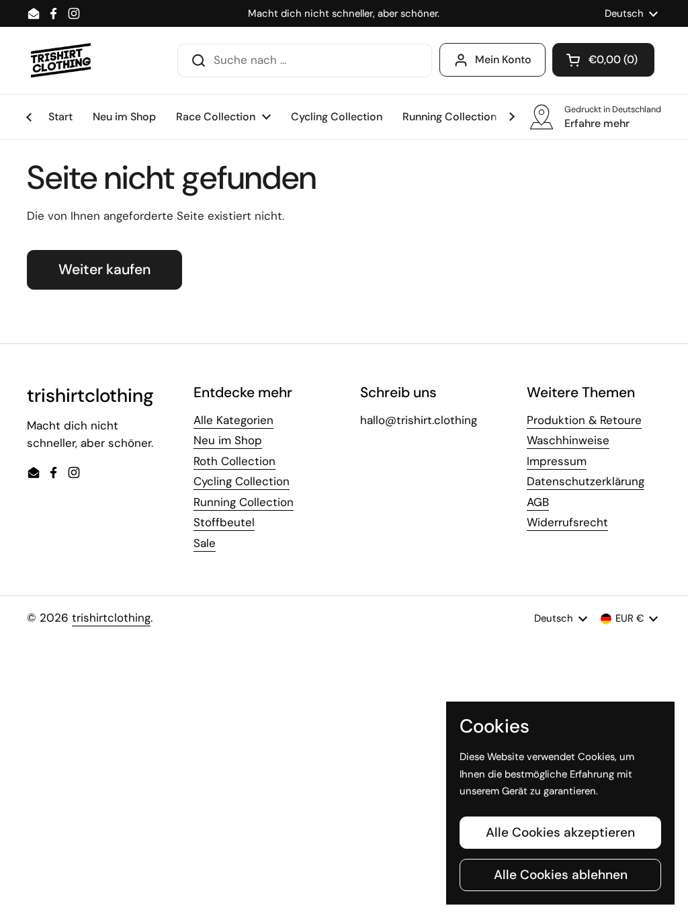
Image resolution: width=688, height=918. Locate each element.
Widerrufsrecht (567, 522)
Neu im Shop (228, 440)
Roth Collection (234, 461)
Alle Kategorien (233, 420)
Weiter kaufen (104, 269)
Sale (205, 543)
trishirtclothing (111, 617)
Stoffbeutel (224, 522)
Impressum (557, 461)
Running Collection (244, 502)
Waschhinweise (568, 440)
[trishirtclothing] (61, 60)
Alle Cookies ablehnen (561, 874)
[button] (603, 60)
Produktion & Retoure (584, 420)
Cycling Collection (242, 481)
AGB (538, 502)
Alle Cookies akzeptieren (560, 832)
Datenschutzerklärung (585, 481)
